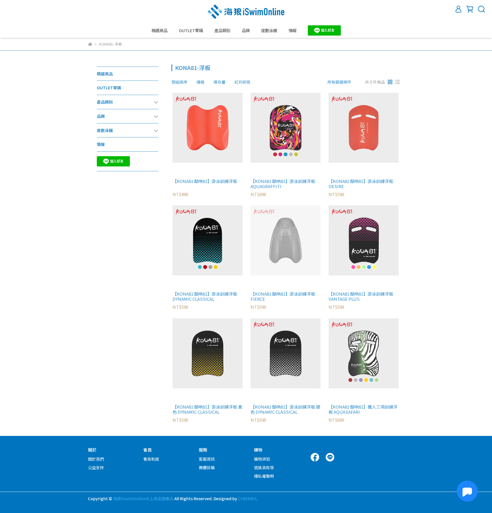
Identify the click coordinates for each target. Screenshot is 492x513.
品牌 (246, 30)
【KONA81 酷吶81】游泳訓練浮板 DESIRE (361, 184)
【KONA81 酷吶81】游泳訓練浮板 (205, 181)
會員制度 (151, 459)
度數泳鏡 (269, 30)
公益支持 (96, 467)
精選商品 (159, 30)
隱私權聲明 (264, 476)
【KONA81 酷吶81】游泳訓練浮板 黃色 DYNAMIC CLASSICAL (207, 409)
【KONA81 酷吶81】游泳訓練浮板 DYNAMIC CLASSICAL (205, 296)
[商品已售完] (293, 240)
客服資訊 (207, 459)
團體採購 (207, 467)
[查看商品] (199, 127)
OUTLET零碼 (191, 30)
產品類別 (222, 30)
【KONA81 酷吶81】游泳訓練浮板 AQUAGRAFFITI (283, 184)
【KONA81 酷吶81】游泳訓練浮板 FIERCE (283, 296)
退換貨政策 (264, 467)
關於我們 (96, 459)
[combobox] (181, 82)
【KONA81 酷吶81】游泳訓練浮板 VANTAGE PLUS (361, 296)
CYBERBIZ (247, 498)
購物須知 (262, 459)
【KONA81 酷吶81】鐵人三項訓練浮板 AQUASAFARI (363, 409)
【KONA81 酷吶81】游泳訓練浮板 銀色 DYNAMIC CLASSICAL (285, 409)
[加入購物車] (215, 127)
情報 (292, 30)
